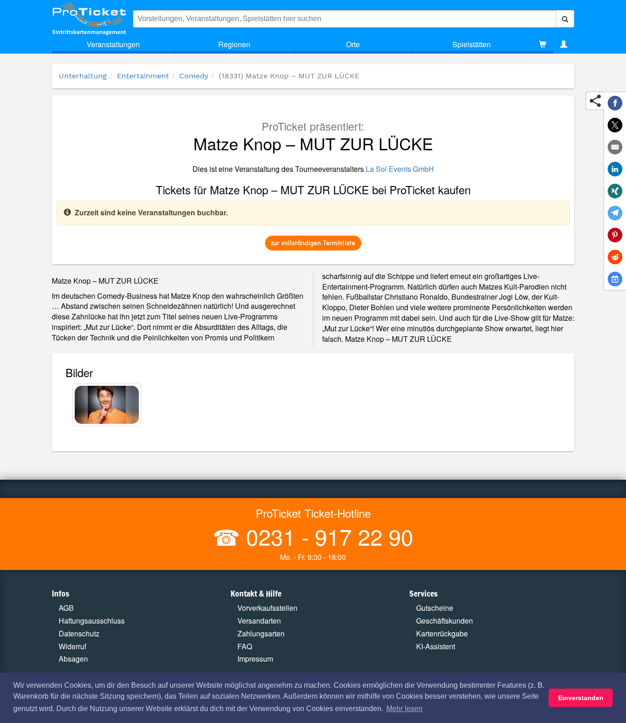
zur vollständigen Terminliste (313, 242)
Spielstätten (471, 44)
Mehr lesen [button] (404, 708)
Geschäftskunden (444, 620)
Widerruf (72, 646)
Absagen (73, 658)
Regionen (234, 44)
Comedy (194, 75)
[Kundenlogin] (563, 44)
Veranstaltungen (113, 44)
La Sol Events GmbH (400, 169)
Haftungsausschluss (92, 620)
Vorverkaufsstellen (267, 607)
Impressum (255, 658)
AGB (66, 607)
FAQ (244, 646)
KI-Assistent (435, 646)
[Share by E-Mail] (615, 147)
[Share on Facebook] (615, 103)
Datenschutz (79, 633)
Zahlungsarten (261, 633)
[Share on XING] (615, 191)
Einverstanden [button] (581, 697)
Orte (353, 44)
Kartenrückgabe (442, 633)
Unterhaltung (83, 75)
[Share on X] (615, 125)
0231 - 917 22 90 (326, 536)
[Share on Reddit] (615, 257)
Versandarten (259, 620)
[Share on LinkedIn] (615, 169)
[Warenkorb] (542, 44)
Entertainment (143, 75)
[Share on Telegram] (615, 213)
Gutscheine (434, 607)
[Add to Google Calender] (615, 279)
